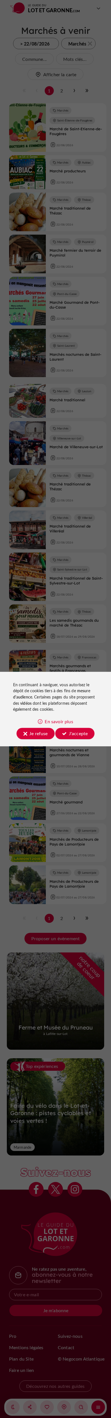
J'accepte (78, 733)
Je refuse (38, 733)
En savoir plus (59, 721)
